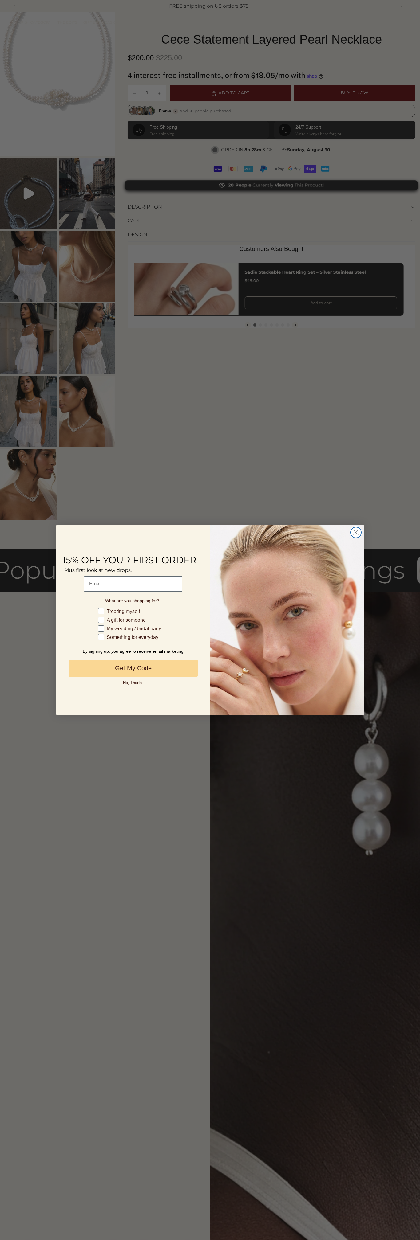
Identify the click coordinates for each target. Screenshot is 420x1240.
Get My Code (133, 668)
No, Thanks (133, 682)
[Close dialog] (356, 532)
